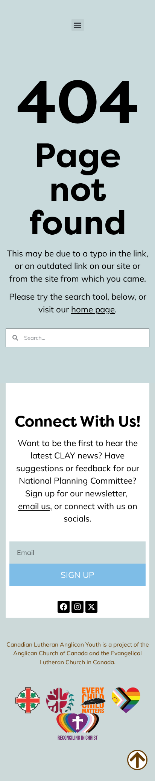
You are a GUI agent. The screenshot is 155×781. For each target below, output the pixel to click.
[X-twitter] (91, 607)
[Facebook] (64, 607)
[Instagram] (77, 607)
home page (93, 309)
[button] (77, 25)
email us (34, 506)
